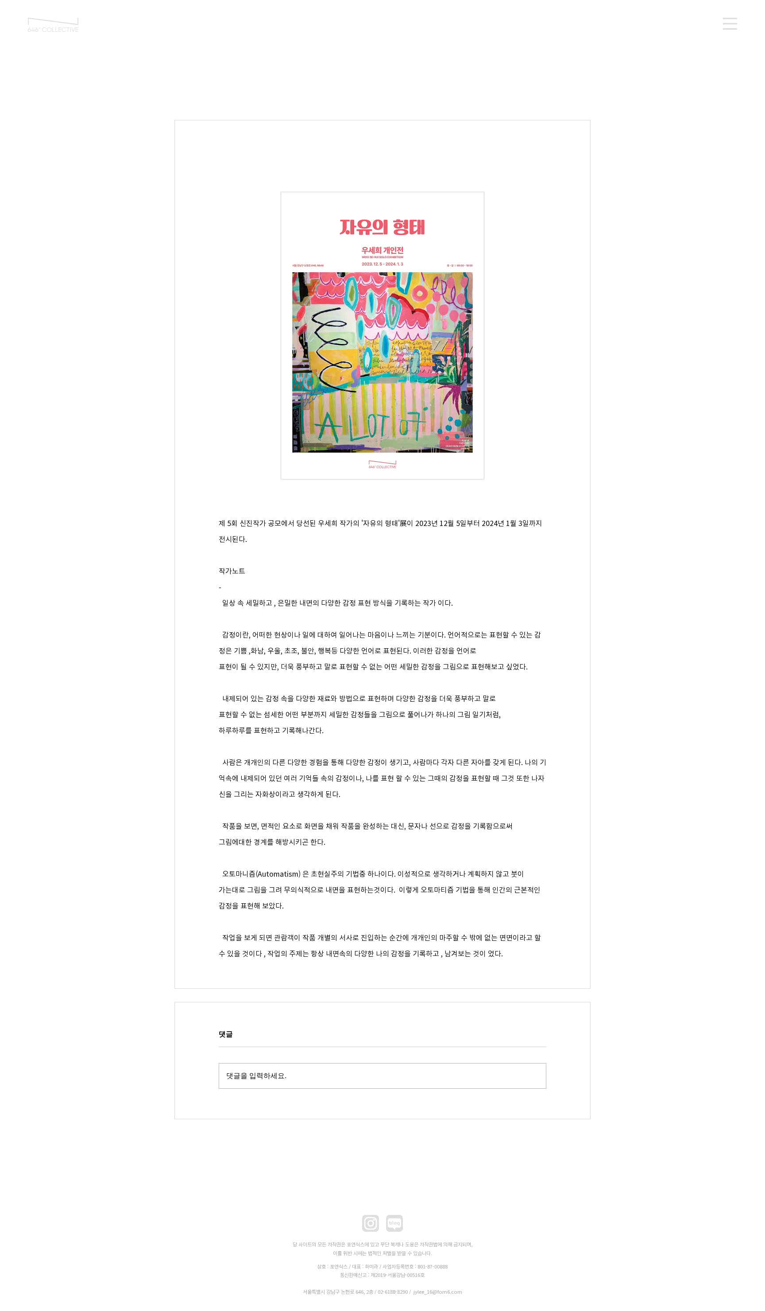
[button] (730, 24)
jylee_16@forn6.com (437, 1291)
